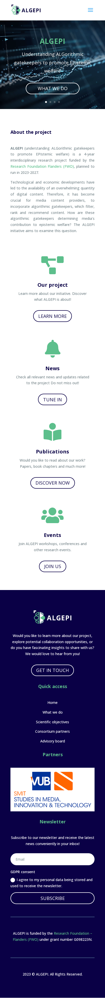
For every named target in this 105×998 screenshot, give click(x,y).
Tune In (52, 399)
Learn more (52, 316)
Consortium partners (52, 731)
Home (52, 702)
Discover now (52, 483)
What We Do (53, 88)
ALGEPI (52, 41)
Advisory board (52, 741)
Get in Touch (52, 670)
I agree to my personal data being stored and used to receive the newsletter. (51, 882)
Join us (52, 566)
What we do (53, 712)
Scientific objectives (52, 721)
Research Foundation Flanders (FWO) (42, 166)
